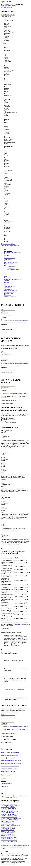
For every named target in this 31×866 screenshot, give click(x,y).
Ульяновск (4, 837)
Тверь (2, 830)
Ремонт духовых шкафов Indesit (9, 755)
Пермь (2, 824)
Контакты (6, 255)
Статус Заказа (4, 786)
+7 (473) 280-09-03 (11, 809)
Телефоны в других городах (8, 5)
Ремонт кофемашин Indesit (8, 758)
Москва (4, 790)
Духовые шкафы (11, 266)
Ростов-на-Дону (5, 825)
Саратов (3, 828)
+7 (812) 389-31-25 (15, 805)
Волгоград (4, 808)
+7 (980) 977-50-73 (9, 822)
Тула (2, 834)
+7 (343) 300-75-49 (13, 811)
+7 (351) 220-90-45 (12, 840)
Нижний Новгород (6, 818)
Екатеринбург (5, 811)
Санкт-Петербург (5, 805)
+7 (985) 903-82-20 (11, 831)
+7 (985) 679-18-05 (10, 812)
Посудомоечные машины (10, 262)
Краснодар (4, 815)
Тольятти (3, 831)
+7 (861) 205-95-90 (12, 815)
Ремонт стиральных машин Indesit (10, 766)
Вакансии (3, 781)
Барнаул (3, 807)
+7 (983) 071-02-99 (12, 837)
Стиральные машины (9, 258)
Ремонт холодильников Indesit (9, 768)
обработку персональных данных (18, 320)
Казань (3, 812)
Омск (2, 821)
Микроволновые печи (13, 269)
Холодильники (8, 259)
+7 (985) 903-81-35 (8, 834)
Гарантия (6, 253)
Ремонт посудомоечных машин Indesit (11, 763)
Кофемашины (10, 268)
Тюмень (3, 835)
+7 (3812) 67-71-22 (9, 821)
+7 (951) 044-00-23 (9, 824)
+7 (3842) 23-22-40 (11, 814)
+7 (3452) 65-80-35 (10, 835)
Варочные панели (9, 263)
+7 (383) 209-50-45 (13, 820)
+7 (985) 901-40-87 (12, 808)
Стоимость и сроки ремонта (8, 422)
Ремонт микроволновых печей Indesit (11, 760)
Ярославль (4, 841)
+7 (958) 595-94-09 (15, 825)
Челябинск (4, 840)
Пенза (2, 822)
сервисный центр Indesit (15, 845)
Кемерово (3, 814)
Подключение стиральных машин (13, 252)
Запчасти (3, 778)
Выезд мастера (8, 251)
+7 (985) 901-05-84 (16, 818)
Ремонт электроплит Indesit (8, 771)
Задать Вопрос (5, 628)
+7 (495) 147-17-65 (10, 807)
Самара (3, 827)
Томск (2, 832)
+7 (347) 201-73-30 (8, 838)
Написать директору (6, 783)
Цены (5, 249)
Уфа (2, 838)
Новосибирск (4, 820)
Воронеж (3, 809)
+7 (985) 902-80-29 (9, 830)
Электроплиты (8, 261)
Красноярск (4, 817)
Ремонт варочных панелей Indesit (10, 752)
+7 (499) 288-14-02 (7, 7)
